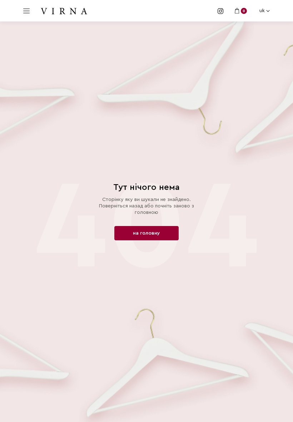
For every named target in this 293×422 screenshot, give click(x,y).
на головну (146, 233)
